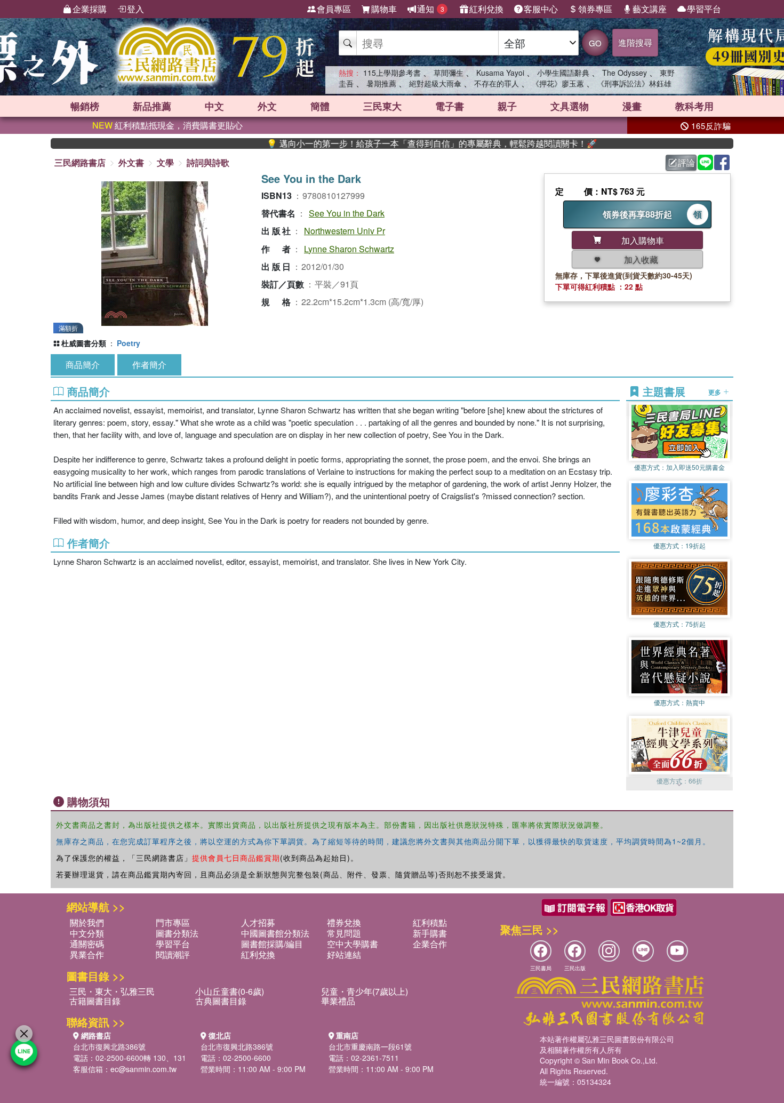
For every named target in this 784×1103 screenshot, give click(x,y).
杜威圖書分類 (83, 343)
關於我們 (87, 922)
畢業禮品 (338, 1001)
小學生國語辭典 (563, 72)
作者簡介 (149, 364)
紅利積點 (430, 922)
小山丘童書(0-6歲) (229, 991)
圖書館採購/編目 (272, 944)
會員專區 (334, 9)
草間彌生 (448, 72)
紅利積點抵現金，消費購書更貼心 (167, 125)
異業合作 (87, 954)
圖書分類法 (177, 933)
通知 (430, 9)
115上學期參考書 (392, 72)
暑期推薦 (381, 83)
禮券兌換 (344, 922)
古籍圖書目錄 (95, 1001)
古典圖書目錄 (220, 1001)
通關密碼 (87, 944)
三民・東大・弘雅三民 (112, 991)
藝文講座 (650, 9)
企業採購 (90, 9)
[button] (679, 785)
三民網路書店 (80, 162)
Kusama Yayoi (500, 72)
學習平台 (704, 9)
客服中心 (541, 9)
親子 (507, 106)
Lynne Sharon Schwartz (349, 249)
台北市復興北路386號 (109, 1046)
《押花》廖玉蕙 (558, 83)
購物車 (384, 9)
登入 (135, 9)
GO (595, 43)
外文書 (131, 162)
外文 (267, 106)
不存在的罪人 (496, 83)
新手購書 (430, 933)
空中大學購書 (352, 944)
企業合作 (430, 944)
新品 (152, 106)
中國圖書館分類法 (275, 933)
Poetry (128, 343)
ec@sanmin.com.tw (143, 1069)
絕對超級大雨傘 (435, 83)
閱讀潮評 (173, 954)
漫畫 (632, 106)
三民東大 (382, 106)
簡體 (320, 106)
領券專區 (595, 9)
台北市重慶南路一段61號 (370, 1046)
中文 (214, 106)
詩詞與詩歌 (208, 162)
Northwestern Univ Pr (344, 231)
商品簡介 (83, 364)
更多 (715, 391)
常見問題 (344, 933)
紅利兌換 (486, 9)
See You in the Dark (347, 213)
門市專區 (173, 922)
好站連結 (344, 954)
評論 (686, 162)
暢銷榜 (84, 106)
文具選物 (569, 106)
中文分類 (87, 933)
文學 (165, 162)
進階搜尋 (635, 42)
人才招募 (258, 922)
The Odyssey (624, 72)
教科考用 (694, 106)
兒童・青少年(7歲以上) (364, 991)
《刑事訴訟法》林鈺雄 (634, 83)
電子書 (449, 106)
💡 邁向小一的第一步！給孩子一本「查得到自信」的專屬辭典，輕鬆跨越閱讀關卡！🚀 (398, 143)
